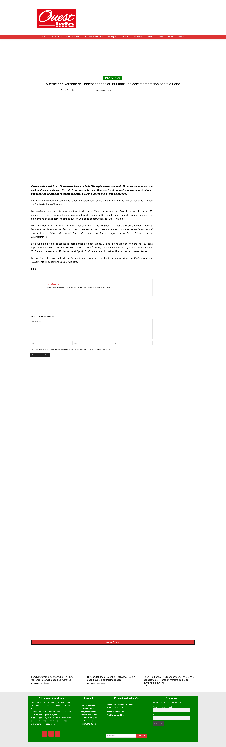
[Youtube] (55, 291)
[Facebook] (148, 90)
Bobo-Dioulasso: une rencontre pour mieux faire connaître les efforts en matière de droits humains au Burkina (169, 680)
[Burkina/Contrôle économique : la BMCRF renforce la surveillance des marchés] (57, 661)
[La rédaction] (39, 287)
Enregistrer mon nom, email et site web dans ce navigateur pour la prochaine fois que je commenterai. (73, 349)
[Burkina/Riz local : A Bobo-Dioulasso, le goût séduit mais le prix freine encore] (113, 661)
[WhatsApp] (159, 90)
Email (155, 714)
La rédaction (70, 90)
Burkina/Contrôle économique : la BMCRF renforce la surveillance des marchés (53, 678)
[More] (175, 90)
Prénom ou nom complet (162, 707)
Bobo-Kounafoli (112, 77)
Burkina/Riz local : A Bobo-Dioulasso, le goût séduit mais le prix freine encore (111, 678)
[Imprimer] (169, 90)
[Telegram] (164, 90)
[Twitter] (153, 90)
